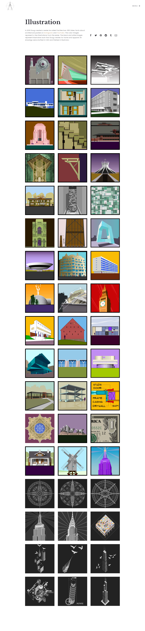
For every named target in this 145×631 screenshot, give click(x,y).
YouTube (60, 33)
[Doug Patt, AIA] (10, 6)
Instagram (48, 33)
